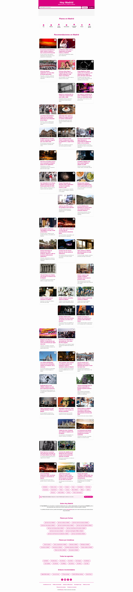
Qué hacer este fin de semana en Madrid (80, 522)
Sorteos (68, 492)
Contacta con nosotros (71, 587)
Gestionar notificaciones (68, 584)
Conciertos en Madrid (45, 547)
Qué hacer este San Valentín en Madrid (84, 525)
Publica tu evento (86, 584)
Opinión (88, 489)
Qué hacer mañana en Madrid (63, 522)
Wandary (62, 589)
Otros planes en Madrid (73, 550)
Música (82, 489)
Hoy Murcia (79, 563)
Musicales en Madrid (73, 544)
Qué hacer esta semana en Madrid (48, 525)
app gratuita (69, 509)
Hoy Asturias (71, 563)
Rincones (53, 492)
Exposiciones (54, 489)
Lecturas (67, 489)
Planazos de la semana (61, 587)
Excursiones (45, 489)
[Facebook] (68, 580)
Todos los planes (47, 544)
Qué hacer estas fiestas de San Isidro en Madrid (76, 528)
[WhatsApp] (62, 580)
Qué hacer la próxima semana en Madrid (66, 525)
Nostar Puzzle (89, 574)
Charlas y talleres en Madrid (86, 547)
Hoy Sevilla (70, 560)
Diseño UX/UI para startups (77, 574)
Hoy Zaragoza (78, 560)
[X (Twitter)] (71, 580)
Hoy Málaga (63, 563)
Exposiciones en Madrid (57, 547)
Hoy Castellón (47, 563)
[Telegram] (65, 580)
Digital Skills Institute (45, 574)
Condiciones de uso (47, 584)
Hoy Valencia (62, 560)
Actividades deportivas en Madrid (71, 547)
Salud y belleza (61, 492)
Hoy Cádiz (86, 563)
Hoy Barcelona (54, 560)
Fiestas (61, 489)
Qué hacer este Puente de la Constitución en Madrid (58, 533)
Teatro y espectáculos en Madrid (60, 544)
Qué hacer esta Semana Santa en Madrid (56, 528)
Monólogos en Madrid (85, 544)
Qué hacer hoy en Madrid (50, 522)
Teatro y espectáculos (77, 492)
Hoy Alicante (55, 563)
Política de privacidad (57, 584)
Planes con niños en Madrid (60, 550)
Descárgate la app (77, 584)
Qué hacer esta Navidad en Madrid (78, 533)
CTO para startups (65, 574)
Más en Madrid (75, 489)
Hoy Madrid (46, 560)
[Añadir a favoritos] (55, 40)
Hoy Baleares (86, 560)
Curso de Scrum (56, 574)
